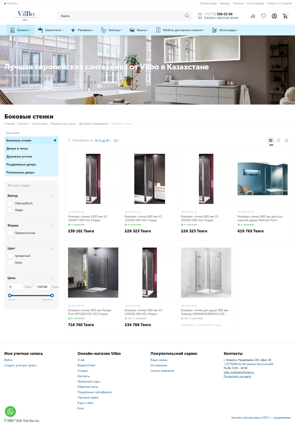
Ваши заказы (159, 360)
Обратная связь (88, 386)
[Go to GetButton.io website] (10, 419)
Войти (8, 360)
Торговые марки (88, 397)
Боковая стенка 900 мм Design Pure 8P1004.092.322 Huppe (89, 312)
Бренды (225, 3)
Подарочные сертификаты (95, 392)
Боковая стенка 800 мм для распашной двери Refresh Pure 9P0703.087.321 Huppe (261, 218)
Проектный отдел (89, 381)
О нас (81, 360)
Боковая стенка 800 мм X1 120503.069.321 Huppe (143, 218)
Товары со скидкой (279, 3)
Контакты (84, 376)
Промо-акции (208, 3)
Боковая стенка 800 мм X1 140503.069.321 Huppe (200, 218)
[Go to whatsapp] (10, 411)
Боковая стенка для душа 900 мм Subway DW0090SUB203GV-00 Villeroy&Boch (204, 312)
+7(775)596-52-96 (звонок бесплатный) (248, 364)
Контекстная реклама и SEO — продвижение (261, 417)
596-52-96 (218, 14)
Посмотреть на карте (237, 376)
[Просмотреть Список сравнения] (253, 16)
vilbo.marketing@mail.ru (239, 372)
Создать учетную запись (20, 365)
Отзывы (83, 370)
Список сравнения (162, 370)
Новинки (238, 3)
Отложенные (159, 365)
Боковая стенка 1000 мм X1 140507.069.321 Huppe (87, 218)
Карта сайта (85, 403)
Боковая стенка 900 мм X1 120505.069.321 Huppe (143, 312)
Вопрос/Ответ (87, 365)
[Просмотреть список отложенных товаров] (264, 16)
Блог (81, 408)
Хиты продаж (255, 3)
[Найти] (187, 16)
